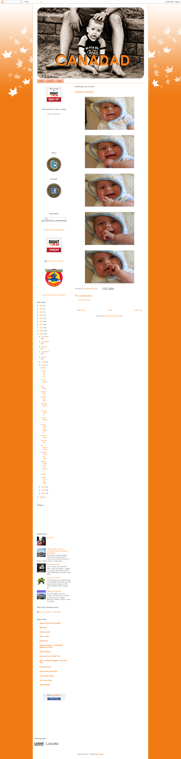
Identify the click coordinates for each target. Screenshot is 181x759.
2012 (41, 324)
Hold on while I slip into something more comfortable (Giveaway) (57, 551)
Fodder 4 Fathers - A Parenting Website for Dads (51, 646)
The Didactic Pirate (47, 676)
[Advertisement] (54, 133)
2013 (41, 321)
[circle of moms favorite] (54, 261)
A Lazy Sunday (44, 381)
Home (41, 81)
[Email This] (103, 288)
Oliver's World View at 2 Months (44, 466)
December (45, 337)
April (43, 490)
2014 (41, 318)
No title (43, 368)
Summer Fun (44, 441)
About (59, 81)
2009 (41, 334)
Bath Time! (44, 388)
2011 (41, 328)
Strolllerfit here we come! (44, 455)
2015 (41, 315)
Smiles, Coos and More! (44, 480)
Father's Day (44, 393)
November (45, 342)
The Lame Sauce (46, 680)
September (45, 352)
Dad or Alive (44, 636)
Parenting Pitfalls (53, 564)
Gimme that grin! (43, 399)
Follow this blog (53, 698)
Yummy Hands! (44, 419)
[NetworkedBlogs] (54, 695)
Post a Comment (84, 300)
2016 (41, 312)
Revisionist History (53, 578)
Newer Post (81, 310)
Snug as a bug (44, 436)
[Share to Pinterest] (113, 288)
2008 (41, 497)
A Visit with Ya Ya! (43, 374)
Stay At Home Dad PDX (48, 671)
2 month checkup (44, 413)
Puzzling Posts (45, 667)
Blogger (100, 754)
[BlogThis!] (106, 288)
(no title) (50, 537)
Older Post (138, 310)
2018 (41, 306)
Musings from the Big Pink (50, 656)
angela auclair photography (50, 623)
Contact (50, 81)
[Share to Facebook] (110, 288)
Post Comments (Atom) (114, 316)
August (44, 357)
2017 (41, 309)
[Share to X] (108, 288)
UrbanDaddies (45, 685)
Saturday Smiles (44, 406)
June (43, 365)
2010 (41, 331)
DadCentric (44, 641)
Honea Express (45, 652)
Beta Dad (43, 627)
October (44, 347)
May (43, 487)
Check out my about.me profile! (54, 295)
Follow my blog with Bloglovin (53, 230)
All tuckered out (44, 447)
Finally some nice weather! (44, 428)
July (43, 362)
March (43, 493)
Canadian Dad (45, 632)
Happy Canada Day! (54, 591)
